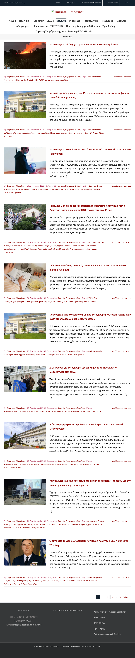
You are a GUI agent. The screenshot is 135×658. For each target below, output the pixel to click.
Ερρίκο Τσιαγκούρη (27, 354)
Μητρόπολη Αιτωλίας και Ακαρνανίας (74, 249)
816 (120, 597)
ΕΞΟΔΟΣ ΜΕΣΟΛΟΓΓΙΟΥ (75, 245)
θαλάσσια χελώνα (11, 133)
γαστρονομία (18, 301)
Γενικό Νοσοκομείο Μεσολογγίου (47, 464)
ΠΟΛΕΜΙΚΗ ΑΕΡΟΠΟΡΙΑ (86, 581)
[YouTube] (60, 617)
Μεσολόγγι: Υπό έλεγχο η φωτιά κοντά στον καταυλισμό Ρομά (84, 44)
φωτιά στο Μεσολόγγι (59, 80)
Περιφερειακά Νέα (72, 76)
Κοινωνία (60, 76)
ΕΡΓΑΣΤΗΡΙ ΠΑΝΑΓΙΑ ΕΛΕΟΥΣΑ (64, 524)
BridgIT (98, 646)
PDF (89, 298)
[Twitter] (71, 617)
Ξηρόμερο (63, 581)
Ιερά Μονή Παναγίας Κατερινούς (33, 249)
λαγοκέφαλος (24, 133)
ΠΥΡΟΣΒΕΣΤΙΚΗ (30, 80)
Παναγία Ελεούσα (38, 528)
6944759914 (27, 621)
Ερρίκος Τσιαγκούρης (40, 189)
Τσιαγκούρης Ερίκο (87, 411)
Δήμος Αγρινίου (57, 245)
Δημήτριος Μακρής (42, 245)
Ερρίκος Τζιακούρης (70, 464)
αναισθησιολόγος (11, 354)
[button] (96, 31)
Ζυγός (17, 249)
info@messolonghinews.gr (14, 3)
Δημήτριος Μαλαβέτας (16, 76)
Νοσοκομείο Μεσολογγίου (61, 133)
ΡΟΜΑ (41, 80)
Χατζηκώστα (79, 354)
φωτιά (47, 80)
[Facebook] (64, 617)
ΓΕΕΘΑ (11, 581)
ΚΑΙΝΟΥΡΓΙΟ (9, 528)
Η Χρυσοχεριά (85, 524)
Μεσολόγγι (8, 80)
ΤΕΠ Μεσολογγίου (80, 133)
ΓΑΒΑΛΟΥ (29, 245)
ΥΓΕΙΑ (70, 354)
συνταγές (70, 301)
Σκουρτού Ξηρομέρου (23, 584)
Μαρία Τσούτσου (23, 528)
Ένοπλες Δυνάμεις (23, 581)
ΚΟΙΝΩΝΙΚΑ (55, 189)
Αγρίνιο (90, 521)
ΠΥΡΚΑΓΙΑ (18, 80)
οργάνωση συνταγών (56, 301)
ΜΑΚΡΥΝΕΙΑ (53, 249)
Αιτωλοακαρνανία (94, 76)
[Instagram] (67, 617)
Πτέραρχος (8, 584)
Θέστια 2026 (97, 524)
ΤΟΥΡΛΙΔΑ (93, 133)
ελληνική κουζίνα (31, 301)
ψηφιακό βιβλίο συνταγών (85, 301)
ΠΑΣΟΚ (72, 581)
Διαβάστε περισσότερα (121, 76)
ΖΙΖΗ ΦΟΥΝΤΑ (40, 411)
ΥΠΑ (35, 584)
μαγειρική (43, 301)
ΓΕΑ (5, 581)
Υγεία (83, 408)
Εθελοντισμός (44, 524)
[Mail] (74, 617)
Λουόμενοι (35, 133)
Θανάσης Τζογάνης (39, 581)
